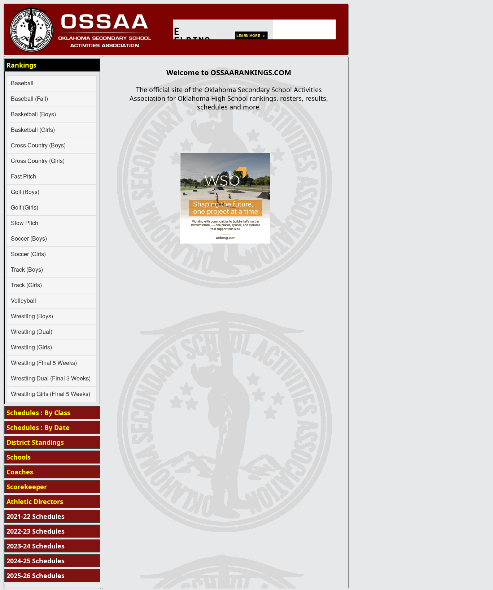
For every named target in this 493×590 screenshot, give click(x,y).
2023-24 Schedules (35, 546)
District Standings (35, 442)
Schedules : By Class (38, 412)
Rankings (21, 65)
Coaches (19, 472)
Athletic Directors (34, 501)
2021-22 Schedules (35, 516)
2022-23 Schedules (35, 531)
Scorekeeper (26, 486)
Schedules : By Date (38, 427)
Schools (18, 457)
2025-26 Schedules (35, 575)
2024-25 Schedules (35, 560)
